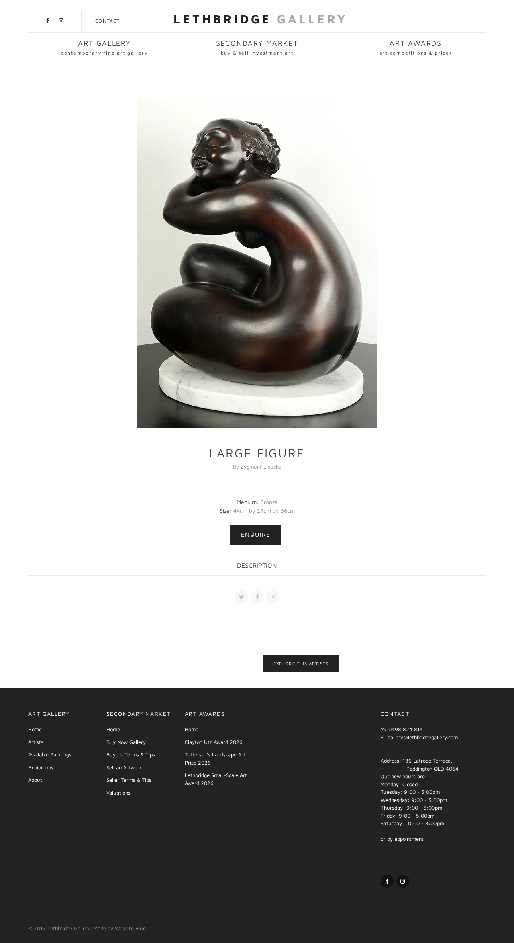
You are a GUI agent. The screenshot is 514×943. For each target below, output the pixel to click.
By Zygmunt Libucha (257, 466)
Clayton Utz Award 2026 (214, 742)
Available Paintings (49, 754)
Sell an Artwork (124, 767)
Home (35, 729)
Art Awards (415, 47)
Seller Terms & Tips (128, 780)
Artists (35, 742)
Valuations (118, 792)
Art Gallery (104, 47)
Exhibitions (40, 767)
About (35, 780)
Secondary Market (257, 47)
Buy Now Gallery (126, 742)
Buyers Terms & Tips (130, 754)
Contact (107, 21)
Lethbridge (260, 19)
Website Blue (130, 928)
